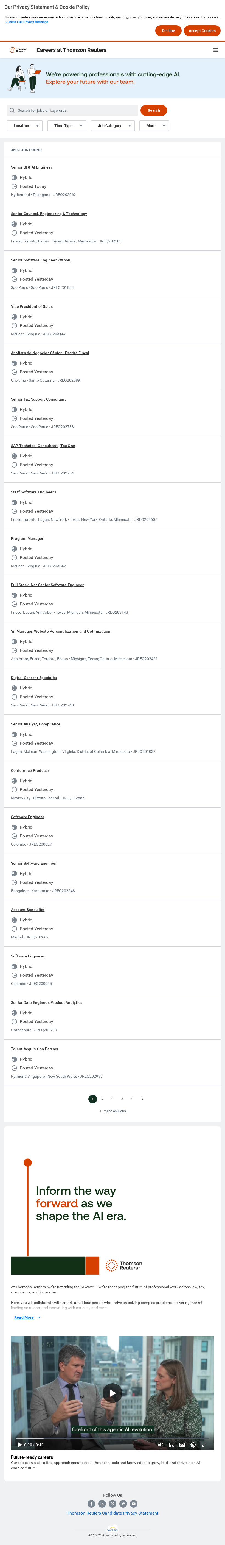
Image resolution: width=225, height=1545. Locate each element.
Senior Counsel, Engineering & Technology (49, 213)
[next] (142, 1099)
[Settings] (193, 1445)
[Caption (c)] (182, 1445)
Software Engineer (27, 817)
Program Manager (27, 538)
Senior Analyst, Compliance (35, 724)
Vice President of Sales (32, 306)
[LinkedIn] (102, 1504)
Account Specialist (27, 909)
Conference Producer (30, 770)
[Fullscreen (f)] (204, 1445)
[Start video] (112, 1393)
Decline (168, 31)
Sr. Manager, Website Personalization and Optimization (61, 631)
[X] (112, 1504)
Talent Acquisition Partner (34, 1049)
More (151, 126)
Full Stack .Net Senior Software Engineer (47, 585)
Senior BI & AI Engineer (31, 167)
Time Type (63, 126)
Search (154, 110)
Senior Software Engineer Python (40, 260)
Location (21, 126)
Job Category (109, 126)
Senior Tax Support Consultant (38, 399)
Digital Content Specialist (34, 677)
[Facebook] (91, 1504)
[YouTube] (133, 1504)
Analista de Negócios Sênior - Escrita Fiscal (50, 353)
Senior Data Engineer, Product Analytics (46, 1002)
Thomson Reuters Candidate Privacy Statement (112, 1513)
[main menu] (216, 50)
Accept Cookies (202, 31)
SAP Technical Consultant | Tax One (43, 445)
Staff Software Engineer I (33, 492)
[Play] (19, 1444)
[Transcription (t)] (171, 1445)
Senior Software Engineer (34, 863)
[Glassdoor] (123, 1504)
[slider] (161, 1445)
